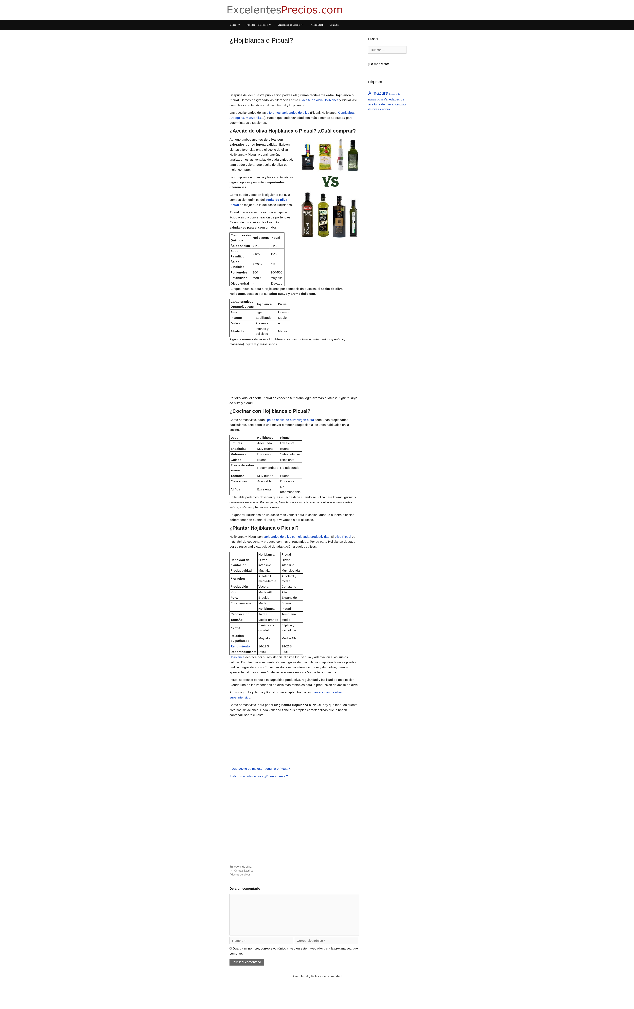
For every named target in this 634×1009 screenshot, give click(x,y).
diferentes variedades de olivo (288, 112)
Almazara (378, 93)
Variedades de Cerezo (289, 24)
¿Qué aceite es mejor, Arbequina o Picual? (259, 768)
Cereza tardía (394, 94)
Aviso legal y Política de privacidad (317, 976)
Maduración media (375, 100)
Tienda (232, 24)
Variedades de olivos (257, 24)
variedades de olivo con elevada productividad (297, 536)
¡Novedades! (316, 24)
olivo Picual (343, 536)
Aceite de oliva (242, 866)
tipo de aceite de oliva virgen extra (290, 420)
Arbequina (236, 117)
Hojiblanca (237, 657)
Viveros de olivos (240, 874)
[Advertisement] (294, 69)
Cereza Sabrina (243, 870)
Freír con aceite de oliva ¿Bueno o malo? (258, 776)
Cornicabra (346, 112)
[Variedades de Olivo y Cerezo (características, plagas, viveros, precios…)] (285, 9)
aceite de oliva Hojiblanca (320, 100)
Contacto (334, 24)
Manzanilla (253, 117)
